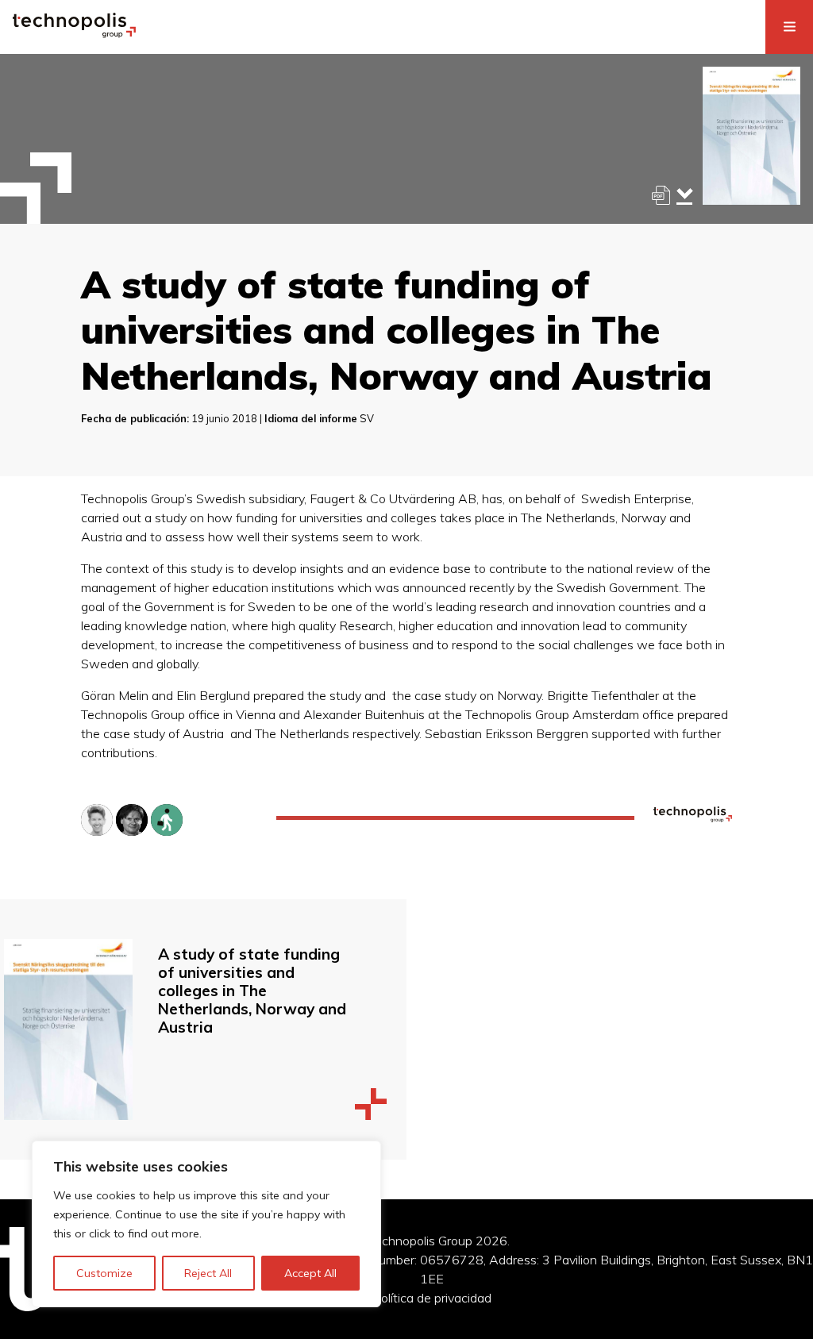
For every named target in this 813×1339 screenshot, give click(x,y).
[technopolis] (74, 33)
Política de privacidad (431, 1298)
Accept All (310, 1273)
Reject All (208, 1273)
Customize (104, 1273)
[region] (206, 1224)
